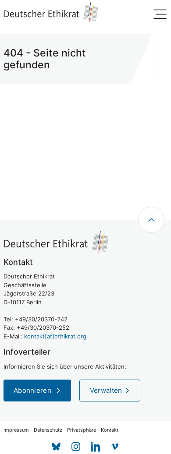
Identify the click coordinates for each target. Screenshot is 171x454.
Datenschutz (48, 430)
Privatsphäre (81, 430)
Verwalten (106, 390)
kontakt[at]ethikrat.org (55, 336)
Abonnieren (33, 390)
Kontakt (109, 430)
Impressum (16, 430)
